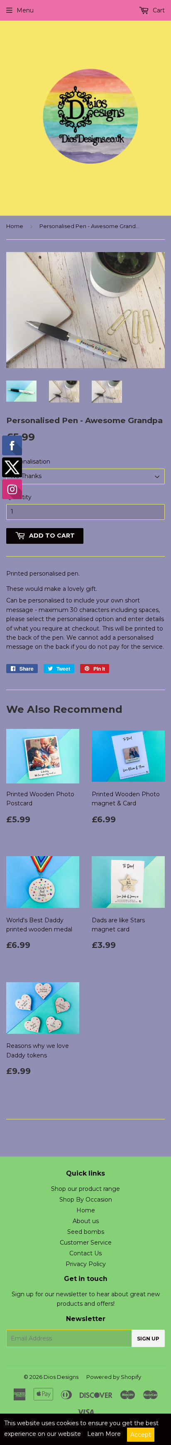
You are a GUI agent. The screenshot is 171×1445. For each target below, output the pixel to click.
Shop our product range (85, 1189)
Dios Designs (61, 1377)
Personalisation (28, 461)
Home (14, 226)
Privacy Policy (86, 1264)
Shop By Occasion (85, 1199)
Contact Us (85, 1253)
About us (86, 1221)
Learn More (104, 1434)
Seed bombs (85, 1232)
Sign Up (148, 1338)
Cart (158, 10)
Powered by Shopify (113, 1377)
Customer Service (86, 1242)
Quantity (19, 497)
